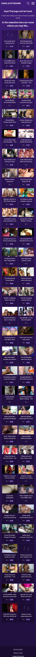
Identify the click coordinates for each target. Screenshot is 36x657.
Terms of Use (17, 653)
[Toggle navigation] (33, 3)
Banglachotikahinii (11, 3)
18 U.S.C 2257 (18, 650)
